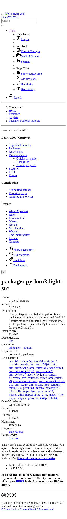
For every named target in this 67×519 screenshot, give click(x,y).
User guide (22, 161)
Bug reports (16, 431)
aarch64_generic (18, 364)
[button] (12, 30)
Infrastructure (17, 218)
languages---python (20, 347)
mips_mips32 (45, 391)
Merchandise (16, 228)
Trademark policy (19, 234)
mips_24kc (15, 391)
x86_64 (52, 398)
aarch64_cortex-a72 (45, 361)
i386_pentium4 (25, 388)
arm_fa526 (21, 384)
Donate (13, 224)
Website (13, 231)
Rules (12, 214)
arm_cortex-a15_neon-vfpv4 (46, 367)
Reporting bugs (18, 193)
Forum (13, 175)
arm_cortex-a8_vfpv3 (34, 377)
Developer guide (26, 165)
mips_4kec (29, 391)
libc (11, 341)
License (13, 238)
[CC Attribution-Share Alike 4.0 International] (8, 496)
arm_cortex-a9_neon (25, 381)
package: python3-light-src (24, 120)
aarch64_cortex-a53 (20, 361)
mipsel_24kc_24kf (36, 394)
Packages (14, 113)
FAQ (12, 171)
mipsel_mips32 (18, 398)
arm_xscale (35, 384)
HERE (20, 481)
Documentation (18, 155)
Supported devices (20, 145)
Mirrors (13, 221)
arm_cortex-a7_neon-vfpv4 (25, 374)
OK (14, 458)
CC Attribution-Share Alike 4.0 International (27, 509)
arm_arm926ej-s (18, 367)
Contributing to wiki (21, 196)
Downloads (16, 151)
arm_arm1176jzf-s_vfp (43, 364)
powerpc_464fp (37, 398)
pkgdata (13, 117)
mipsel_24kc (16, 394)
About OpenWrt (18, 211)
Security (14, 168)
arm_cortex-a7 (44, 371)
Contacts (14, 241)
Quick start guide (26, 158)
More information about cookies (36, 458)
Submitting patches (20, 189)
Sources (13, 438)
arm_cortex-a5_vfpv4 (21, 371)
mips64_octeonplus (47, 388)
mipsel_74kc (56, 394)
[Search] (2, 25)
